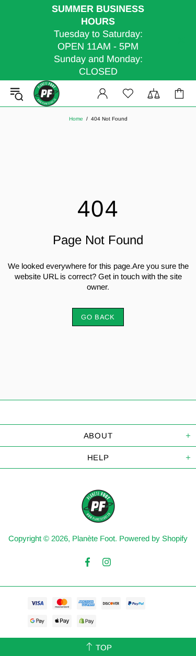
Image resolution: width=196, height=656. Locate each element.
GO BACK (98, 317)
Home (76, 119)
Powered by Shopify (153, 538)
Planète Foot (46, 93)
